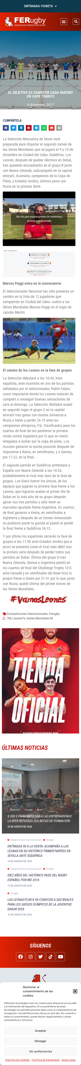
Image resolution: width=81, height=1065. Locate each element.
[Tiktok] (50, 956)
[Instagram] (30, 956)
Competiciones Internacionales (27, 614)
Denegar (40, 1041)
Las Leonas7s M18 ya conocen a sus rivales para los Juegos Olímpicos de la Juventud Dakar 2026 (40, 904)
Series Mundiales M (40, 618)
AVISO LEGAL (69, 1060)
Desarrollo (15, 810)
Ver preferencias (40, 1051)
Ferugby (54, 614)
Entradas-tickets (38, 6)
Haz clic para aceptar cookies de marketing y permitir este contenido (39, 218)
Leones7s (18, 618)
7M (9, 618)
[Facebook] (20, 956)
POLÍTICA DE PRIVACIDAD (46, 1060)
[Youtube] (60, 956)
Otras (40, 810)
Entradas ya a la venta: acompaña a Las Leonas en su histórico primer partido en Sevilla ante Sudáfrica (39, 851)
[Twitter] (40, 956)
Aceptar (40, 1030)
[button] (75, 991)
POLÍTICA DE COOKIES (17, 1060)
